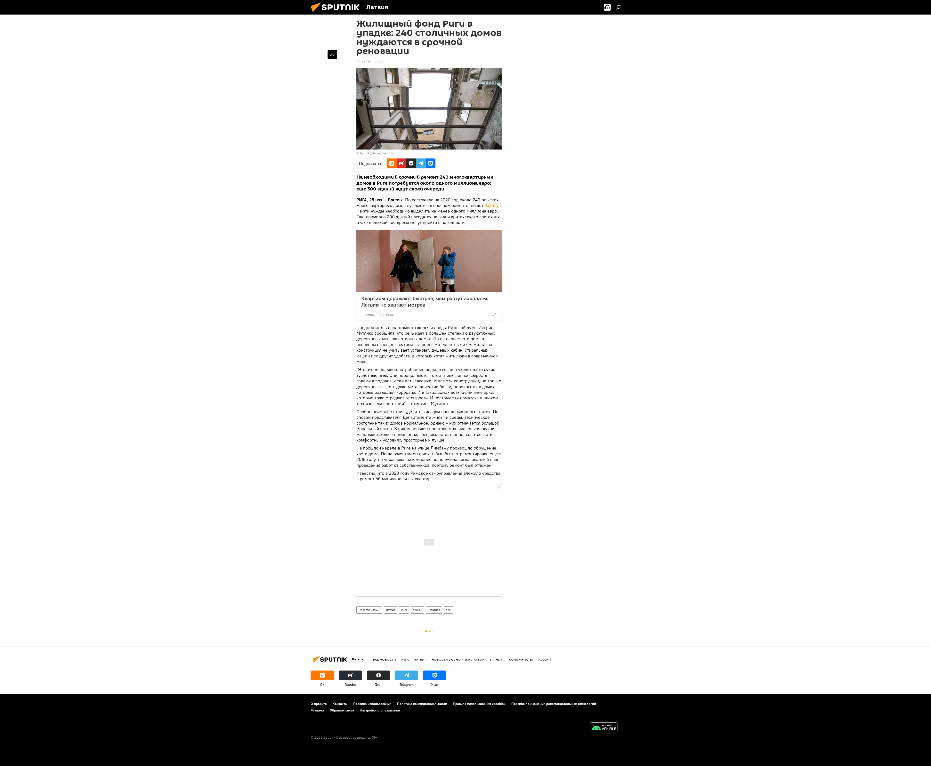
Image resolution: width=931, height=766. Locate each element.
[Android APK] (603, 727)
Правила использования (372, 704)
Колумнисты (521, 659)
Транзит (497, 659)
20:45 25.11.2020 (369, 62)
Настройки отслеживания (380, 710)
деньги (417, 610)
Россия (544, 659)
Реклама (317, 710)
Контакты (340, 704)
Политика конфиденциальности (422, 704)
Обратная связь (342, 710)
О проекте (319, 704)
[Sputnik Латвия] (337, 13)
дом (448, 610)
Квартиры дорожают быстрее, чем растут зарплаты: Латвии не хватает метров (425, 301)
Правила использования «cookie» (479, 704)
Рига (404, 610)
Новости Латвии (369, 610)
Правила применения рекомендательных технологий (553, 704)
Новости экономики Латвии (458, 659)
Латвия (390, 610)
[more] (494, 314)
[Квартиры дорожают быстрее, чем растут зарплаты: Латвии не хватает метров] (429, 261)
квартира (434, 610)
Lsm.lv (492, 205)
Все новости (384, 659)
